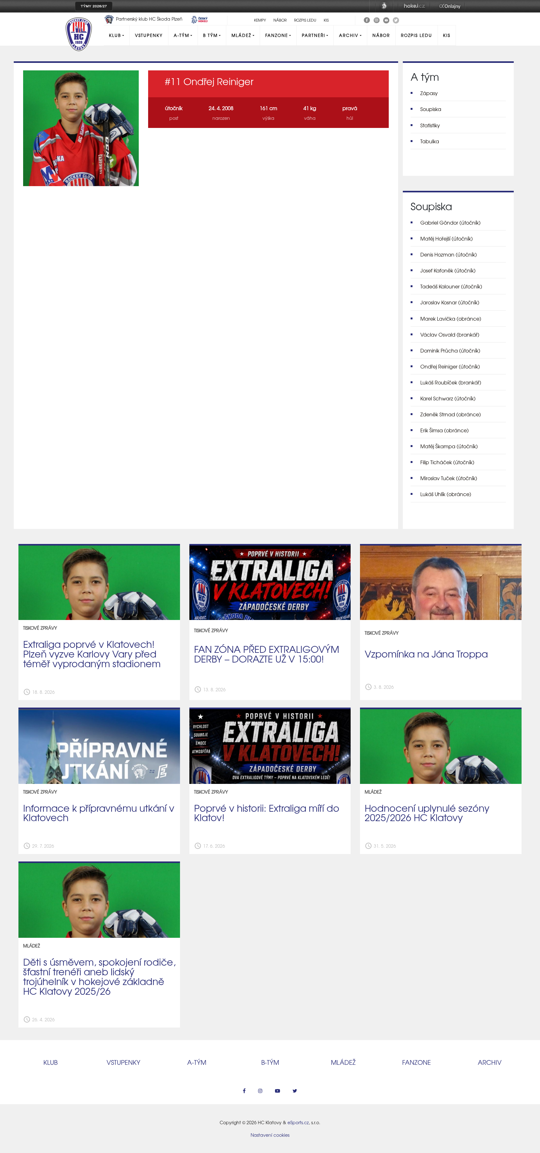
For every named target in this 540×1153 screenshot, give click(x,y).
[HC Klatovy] (367, 19)
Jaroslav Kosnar (449, 302)
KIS (326, 20)
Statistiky (430, 125)
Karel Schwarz (448, 398)
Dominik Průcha (450, 350)
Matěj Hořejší (446, 238)
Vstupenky (149, 35)
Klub (115, 35)
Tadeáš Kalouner (451, 286)
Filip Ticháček (447, 462)
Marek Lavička (450, 318)
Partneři (313, 35)
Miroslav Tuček (448, 478)
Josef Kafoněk (448, 270)
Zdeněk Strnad (450, 414)
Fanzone (276, 35)
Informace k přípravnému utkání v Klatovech (98, 812)
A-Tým (181, 35)
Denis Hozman (448, 254)
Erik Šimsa (444, 430)
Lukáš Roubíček (450, 382)
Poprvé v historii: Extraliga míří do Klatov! (266, 812)
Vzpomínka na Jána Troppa (426, 653)
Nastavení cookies (270, 1135)
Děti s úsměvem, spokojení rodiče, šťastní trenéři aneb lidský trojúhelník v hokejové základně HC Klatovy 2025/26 (99, 976)
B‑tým (270, 1062)
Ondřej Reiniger (450, 366)
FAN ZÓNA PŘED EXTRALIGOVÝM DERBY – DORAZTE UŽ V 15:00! (266, 653)
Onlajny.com (450, 6)
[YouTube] (386, 19)
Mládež (241, 35)
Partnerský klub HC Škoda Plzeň (149, 19)
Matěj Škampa (449, 446)
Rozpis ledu (305, 20)
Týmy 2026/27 (93, 6)
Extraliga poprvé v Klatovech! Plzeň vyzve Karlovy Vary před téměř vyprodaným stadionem (92, 653)
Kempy (260, 20)
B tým (210, 35)
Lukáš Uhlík (445, 494)
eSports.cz (298, 1122)
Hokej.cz (414, 6)
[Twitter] (396, 19)
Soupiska (430, 109)
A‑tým (196, 1062)
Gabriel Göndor (450, 222)
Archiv (348, 35)
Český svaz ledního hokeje (384, 6)
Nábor (280, 20)
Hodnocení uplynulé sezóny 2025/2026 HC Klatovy (427, 812)
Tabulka (429, 141)
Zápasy (429, 93)
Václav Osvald (449, 334)
